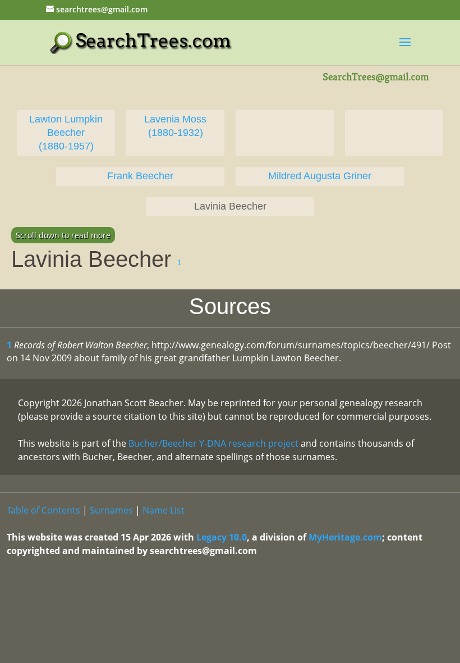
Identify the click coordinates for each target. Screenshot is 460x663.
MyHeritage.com (345, 537)
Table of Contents (43, 510)
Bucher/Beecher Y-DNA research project (213, 443)
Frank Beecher (140, 175)
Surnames (111, 510)
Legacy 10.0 (221, 537)
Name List (163, 510)
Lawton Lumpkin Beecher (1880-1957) (66, 132)
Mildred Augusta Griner (319, 175)
